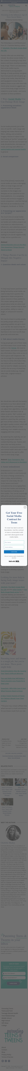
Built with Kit (14, 561)
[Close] (25, 507)
